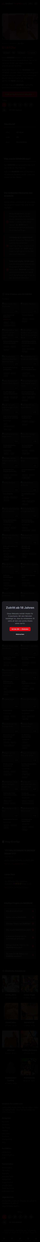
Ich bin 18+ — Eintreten (20, 629)
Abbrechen (20, 634)
